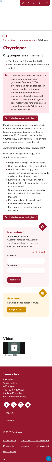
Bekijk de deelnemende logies (19, 118)
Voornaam (12, 265)
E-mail (11, 255)
